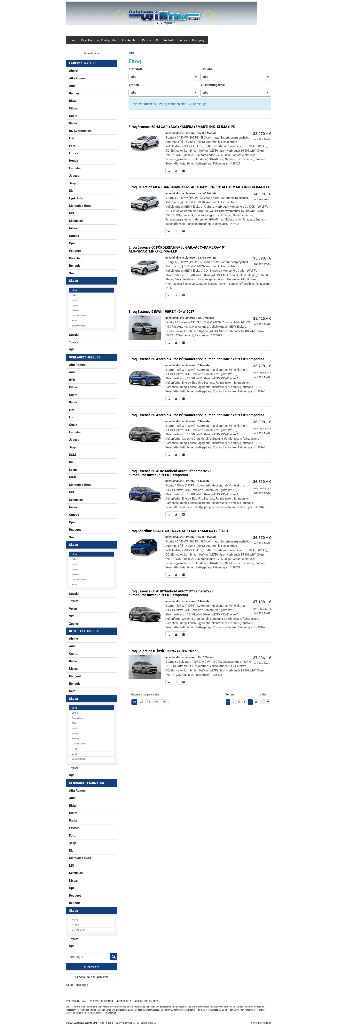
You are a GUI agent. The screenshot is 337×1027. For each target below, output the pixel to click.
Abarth (74, 71)
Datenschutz (123, 1000)
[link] (168, 170)
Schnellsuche (91, 53)
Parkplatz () (150, 40)
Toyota (73, 342)
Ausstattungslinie (212, 85)
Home (72, 40)
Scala (74, 320)
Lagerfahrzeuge (82, 63)
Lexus (73, 470)
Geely (73, 425)
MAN (72, 477)
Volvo (73, 609)
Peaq (74, 749)
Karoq (75, 305)
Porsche (75, 258)
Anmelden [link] (93, 966)
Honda (73, 161)
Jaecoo (74, 176)
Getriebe (206, 69)
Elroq (74, 290)
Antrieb (134, 85)
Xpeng (73, 624)
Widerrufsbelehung (101, 1000)
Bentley (74, 93)
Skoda (73, 281)
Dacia (73, 123)
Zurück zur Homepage (192, 40)
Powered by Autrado (260, 1023)
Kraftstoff (135, 69)
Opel (72, 243)
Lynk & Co (76, 198)
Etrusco (74, 828)
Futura (73, 153)
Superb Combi (79, 326)
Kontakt (168, 40)
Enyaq (75, 713)
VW (71, 350)
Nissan (74, 228)
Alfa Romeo (77, 78)
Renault (74, 266)
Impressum (73, 1000)
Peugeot (75, 251)
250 (164, 702)
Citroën (74, 108)
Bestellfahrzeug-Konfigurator (99, 40)
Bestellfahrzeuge (84, 631)
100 (156, 702)
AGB (85, 1000)
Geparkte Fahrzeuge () (93, 976)
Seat (72, 273)
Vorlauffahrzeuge (84, 357)
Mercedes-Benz (80, 206)
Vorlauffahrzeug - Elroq (200, 376)
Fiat (71, 138)
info (131, 53)
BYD (72, 380)
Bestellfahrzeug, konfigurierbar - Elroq (200, 146)
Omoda (74, 236)
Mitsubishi (76, 221)
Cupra (73, 116)
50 (148, 702)
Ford (72, 146)
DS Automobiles (80, 131)
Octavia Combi (79, 315)
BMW (72, 101)
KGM (72, 455)
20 (141, 702)
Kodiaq (75, 310)
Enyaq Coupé (78, 718)
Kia (71, 191)
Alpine (73, 638)
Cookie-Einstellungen (146, 1000)
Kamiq (75, 300)
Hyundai (75, 168)
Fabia (74, 295)
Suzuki (74, 335)
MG (71, 213)
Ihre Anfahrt (129, 40)
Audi (72, 86)
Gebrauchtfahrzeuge (87, 783)
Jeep (72, 183)
